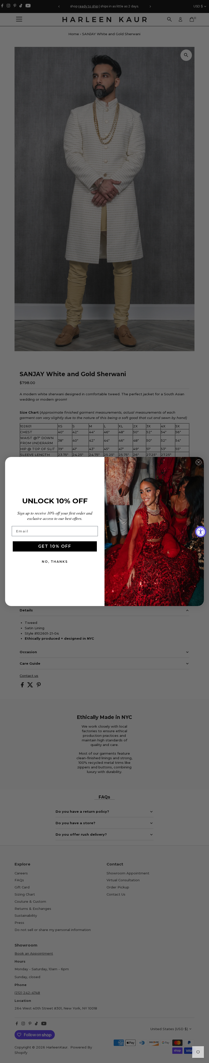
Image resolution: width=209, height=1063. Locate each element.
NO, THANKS (55, 561)
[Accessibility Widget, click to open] (200, 531)
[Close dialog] (198, 462)
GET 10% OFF (54, 546)
